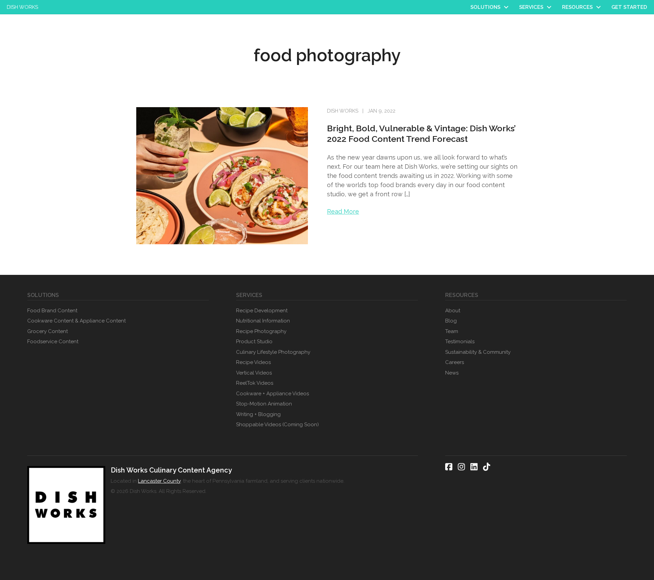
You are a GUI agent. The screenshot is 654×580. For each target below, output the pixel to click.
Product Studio (254, 341)
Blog (451, 321)
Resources (577, 7)
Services (531, 7)
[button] (506, 7)
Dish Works (22, 7)
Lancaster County (159, 481)
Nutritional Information (263, 321)
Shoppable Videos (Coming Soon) (277, 424)
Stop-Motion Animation (264, 404)
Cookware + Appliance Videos (272, 394)
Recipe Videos (253, 362)
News (451, 373)
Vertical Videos (254, 373)
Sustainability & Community (478, 352)
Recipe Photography (261, 331)
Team (451, 331)
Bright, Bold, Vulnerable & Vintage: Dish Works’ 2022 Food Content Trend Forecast (421, 133)
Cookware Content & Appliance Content (76, 321)
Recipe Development (261, 311)
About (452, 311)
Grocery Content (47, 331)
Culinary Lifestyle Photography (273, 352)
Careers (454, 362)
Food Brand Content (52, 311)
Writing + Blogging (258, 414)
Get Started (629, 7)
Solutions (485, 7)
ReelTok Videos (254, 383)
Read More (343, 211)
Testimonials (459, 341)
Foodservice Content (52, 341)
